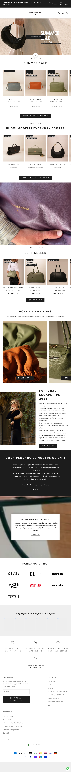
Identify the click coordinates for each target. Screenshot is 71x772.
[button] (55, 13)
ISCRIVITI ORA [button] (36, 63)
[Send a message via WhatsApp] (68, 769)
